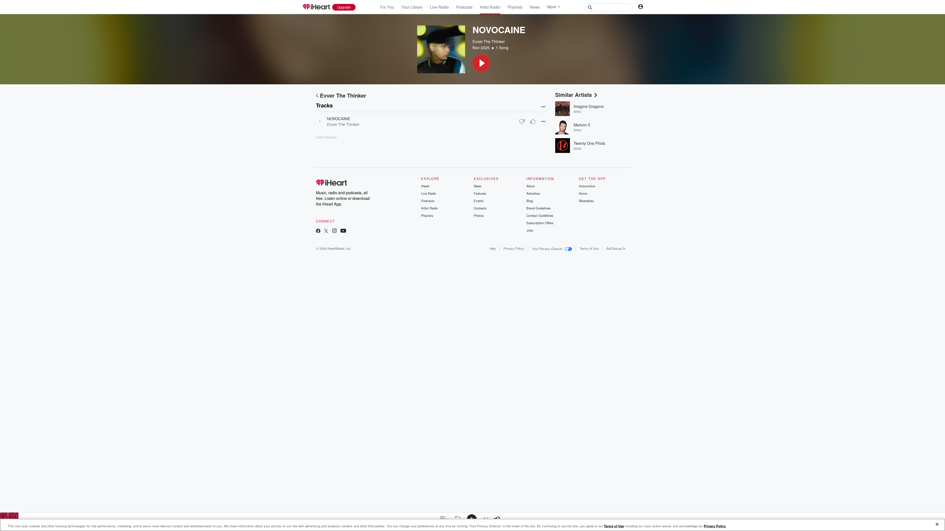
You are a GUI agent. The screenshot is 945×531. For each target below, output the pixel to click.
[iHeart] (316, 7)
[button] (481, 63)
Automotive (587, 186)
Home (583, 193)
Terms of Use (589, 248)
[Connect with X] (326, 231)
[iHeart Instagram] (334, 231)
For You (387, 7)
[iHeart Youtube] (343, 231)
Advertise (533, 193)
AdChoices (614, 248)
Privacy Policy (514, 248)
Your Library (412, 7)
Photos (479, 215)
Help (492, 248)
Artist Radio (490, 7)
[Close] (937, 524)
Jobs (529, 230)
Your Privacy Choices (547, 248)
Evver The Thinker (488, 41)
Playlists (515, 7)
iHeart (425, 186)
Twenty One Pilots (589, 143)
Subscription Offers (540, 223)
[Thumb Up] (532, 121)
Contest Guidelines (539, 215)
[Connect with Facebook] (318, 231)
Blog (529, 200)
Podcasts (464, 7)
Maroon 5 (582, 125)
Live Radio (439, 7)
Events (479, 200)
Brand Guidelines (538, 208)
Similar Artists (573, 95)
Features (480, 193)
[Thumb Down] (522, 121)
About (530, 186)
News (535, 7)
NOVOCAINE (338, 118)
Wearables (586, 200)
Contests (480, 208)
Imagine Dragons (589, 106)
